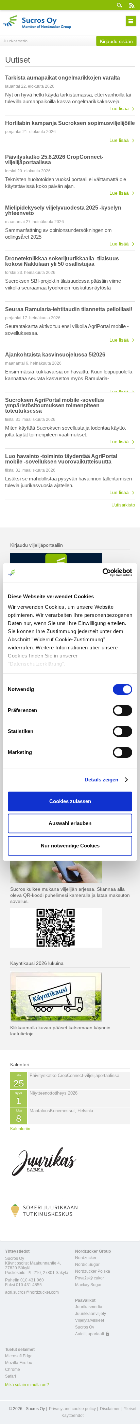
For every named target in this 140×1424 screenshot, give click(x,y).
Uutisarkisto (123, 504)
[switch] (122, 710)
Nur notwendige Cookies (70, 845)
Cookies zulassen (70, 801)
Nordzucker (86, 1257)
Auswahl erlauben (70, 823)
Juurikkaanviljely (90, 1313)
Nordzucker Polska (92, 1271)
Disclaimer (110, 1408)
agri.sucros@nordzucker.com (32, 1292)
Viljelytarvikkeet (89, 1320)
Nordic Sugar (87, 1264)
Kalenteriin (20, 1129)
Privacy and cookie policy (72, 1408)
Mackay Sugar (88, 1284)
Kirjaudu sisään (116, 41)
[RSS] (131, 5)
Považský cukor (89, 1278)
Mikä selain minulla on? (27, 1384)
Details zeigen (101, 779)
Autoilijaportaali (89, 1334)
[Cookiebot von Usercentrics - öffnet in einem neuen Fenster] (102, 572)
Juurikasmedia (88, 1306)
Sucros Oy (84, 1327)
